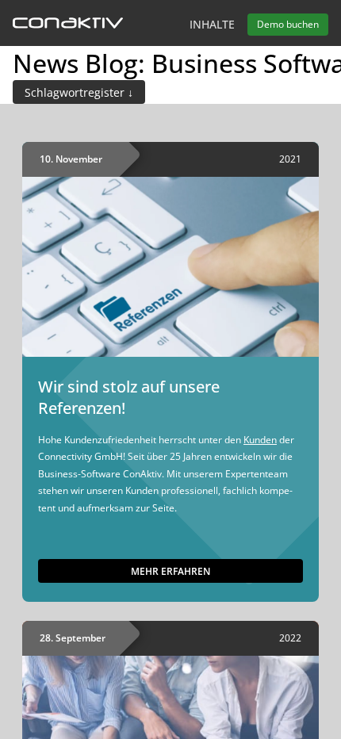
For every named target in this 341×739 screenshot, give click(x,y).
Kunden (260, 439)
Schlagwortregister (76, 92)
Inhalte (212, 24)
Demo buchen (288, 24)
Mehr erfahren (170, 571)
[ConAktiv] (68, 24)
